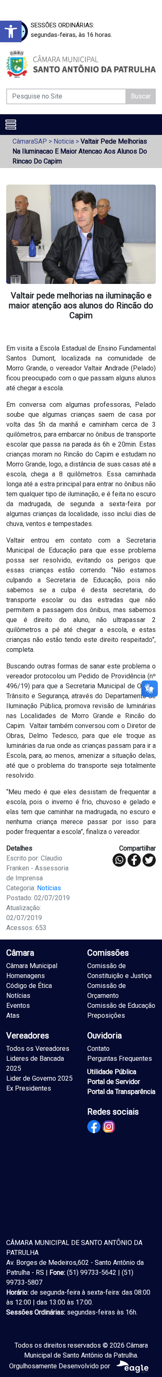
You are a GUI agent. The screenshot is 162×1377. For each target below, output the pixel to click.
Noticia (64, 141)
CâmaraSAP (29, 141)
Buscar (141, 96)
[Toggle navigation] (11, 125)
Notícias (49, 888)
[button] (11, 31)
